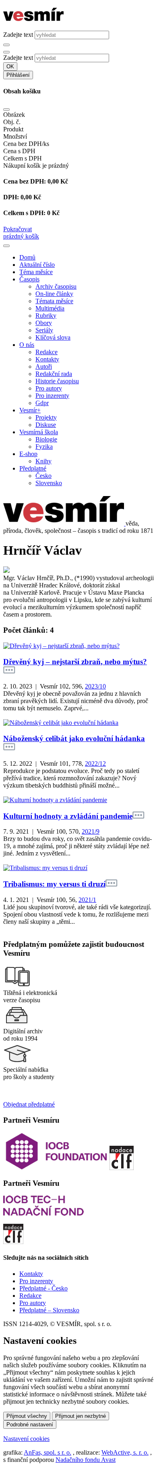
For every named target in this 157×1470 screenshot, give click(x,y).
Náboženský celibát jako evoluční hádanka (74, 738)
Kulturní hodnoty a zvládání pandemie (67, 816)
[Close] (6, 109)
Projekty (46, 417)
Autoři (43, 366)
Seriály (44, 330)
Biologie (46, 439)
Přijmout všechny (26, 1416)
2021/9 (90, 831)
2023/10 (95, 686)
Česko (43, 475)
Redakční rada (53, 373)
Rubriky (45, 315)
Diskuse (45, 424)
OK (10, 66)
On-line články (54, 293)
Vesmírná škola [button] (38, 432)
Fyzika (44, 446)
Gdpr (42, 402)
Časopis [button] (29, 279)
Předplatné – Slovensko (49, 1310)
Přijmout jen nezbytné (80, 1416)
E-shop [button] (28, 453)
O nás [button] (26, 344)
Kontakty (47, 359)
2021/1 (87, 899)
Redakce (46, 351)
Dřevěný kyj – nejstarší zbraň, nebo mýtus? (75, 661)
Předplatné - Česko (43, 1288)
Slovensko (48, 482)
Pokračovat (17, 229)
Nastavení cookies (26, 1438)
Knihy (43, 461)
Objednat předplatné (29, 1104)
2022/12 (95, 763)
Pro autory (48, 388)
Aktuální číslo (37, 264)
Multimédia (49, 308)
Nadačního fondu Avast (86, 1459)
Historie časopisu (57, 381)
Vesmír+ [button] (30, 410)
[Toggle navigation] (6, 246)
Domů (27, 257)
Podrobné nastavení (29, 1424)
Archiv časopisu (55, 286)
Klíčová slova (52, 337)
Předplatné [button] (32, 468)
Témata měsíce (54, 301)
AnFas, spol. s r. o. (47, 1452)
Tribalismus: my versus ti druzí (54, 884)
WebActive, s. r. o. (125, 1452)
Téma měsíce (36, 271)
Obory (43, 322)
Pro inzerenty (52, 395)
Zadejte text (18, 34)
